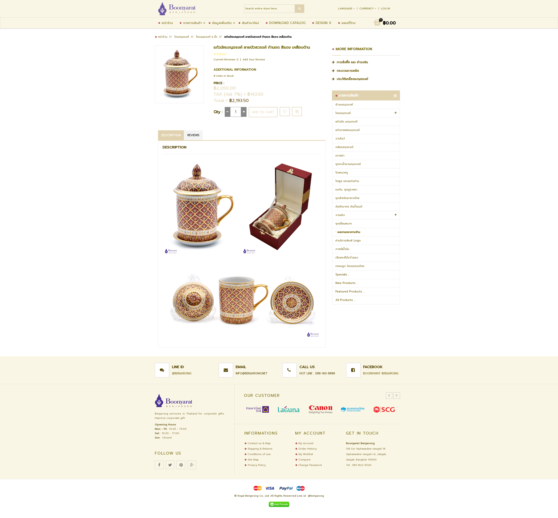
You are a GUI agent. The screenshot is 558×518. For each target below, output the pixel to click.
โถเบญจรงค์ (181, 37)
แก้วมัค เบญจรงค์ (346, 121)
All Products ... (345, 300)
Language (345, 8)
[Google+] (191, 464)
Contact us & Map (259, 443)
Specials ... (342, 274)
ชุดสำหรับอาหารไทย (347, 198)
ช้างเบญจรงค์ (344, 104)
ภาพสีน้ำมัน (342, 249)
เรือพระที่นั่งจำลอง (346, 257)
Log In (385, 8)
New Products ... (346, 283)
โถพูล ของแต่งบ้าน (347, 181)
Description (171, 135)
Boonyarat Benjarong (380, 373)
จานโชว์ (340, 138)
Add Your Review (254, 59)
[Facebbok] (159, 464)
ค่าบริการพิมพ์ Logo (348, 240)
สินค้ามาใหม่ (250, 22)
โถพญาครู (341, 172)
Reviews (193, 135)
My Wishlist (305, 454)
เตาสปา (339, 155)
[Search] (299, 8)
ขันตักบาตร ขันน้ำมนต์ (348, 206)
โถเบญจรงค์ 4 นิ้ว (206, 37)
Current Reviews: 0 (226, 59)
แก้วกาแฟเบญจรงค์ (347, 130)
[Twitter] (170, 464)
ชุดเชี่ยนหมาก (343, 223)
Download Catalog (286, 22)
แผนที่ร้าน (348, 22)
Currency (367, 8)
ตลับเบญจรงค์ (344, 147)
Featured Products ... (349, 291)
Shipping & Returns (259, 449)
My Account (305, 443)
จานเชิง (340, 215)
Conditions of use (259, 454)
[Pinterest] (181, 464)
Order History (307, 449)
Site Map (253, 460)
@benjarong (181, 373)
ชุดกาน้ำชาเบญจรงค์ (348, 164)
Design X (322, 22)
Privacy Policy (257, 465)
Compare (304, 460)
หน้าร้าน (166, 22)
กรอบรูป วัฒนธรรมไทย (349, 266)
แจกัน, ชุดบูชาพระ (346, 189)
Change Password (310, 465)
